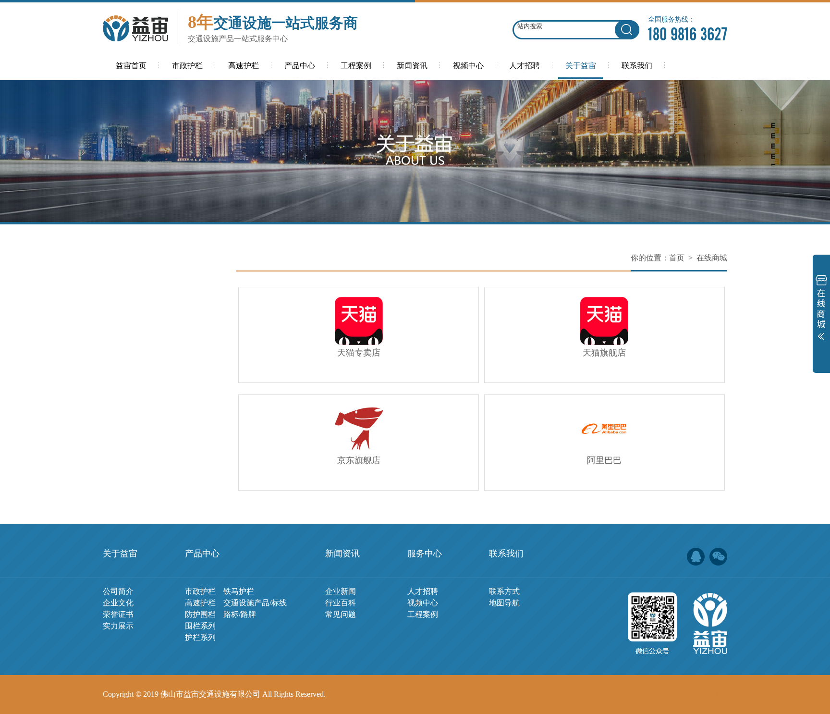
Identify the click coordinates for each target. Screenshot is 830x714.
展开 (821, 309)
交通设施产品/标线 (255, 603)
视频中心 (422, 603)
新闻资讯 (342, 553)
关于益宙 (120, 553)
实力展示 (118, 626)
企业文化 (118, 603)
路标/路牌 (239, 614)
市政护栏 (200, 591)
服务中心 (424, 553)
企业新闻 (340, 591)
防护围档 (200, 614)
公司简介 (118, 591)
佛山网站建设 (671, 694)
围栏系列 (200, 626)
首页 (676, 258)
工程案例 (422, 614)
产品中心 (202, 553)
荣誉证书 (118, 614)
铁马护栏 (238, 591)
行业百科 (340, 603)
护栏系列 (200, 637)
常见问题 (340, 614)
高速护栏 (200, 603)
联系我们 (506, 553)
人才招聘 (422, 591)
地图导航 (504, 603)
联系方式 (504, 591)
